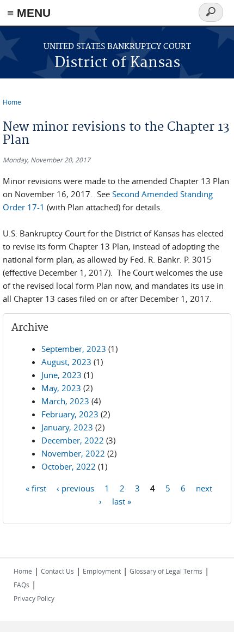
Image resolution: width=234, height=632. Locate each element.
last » (121, 500)
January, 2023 (67, 427)
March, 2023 (65, 401)
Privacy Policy (34, 598)
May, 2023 (61, 387)
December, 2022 (72, 440)
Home (12, 102)
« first (36, 487)
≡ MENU (29, 13)
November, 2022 (73, 453)
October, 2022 (68, 466)
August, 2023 (66, 361)
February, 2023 (69, 414)
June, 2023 (61, 374)
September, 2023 (73, 348)
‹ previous (75, 487)
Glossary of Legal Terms (166, 571)
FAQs (21, 584)
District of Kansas (117, 63)
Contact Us (57, 571)
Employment (102, 571)
